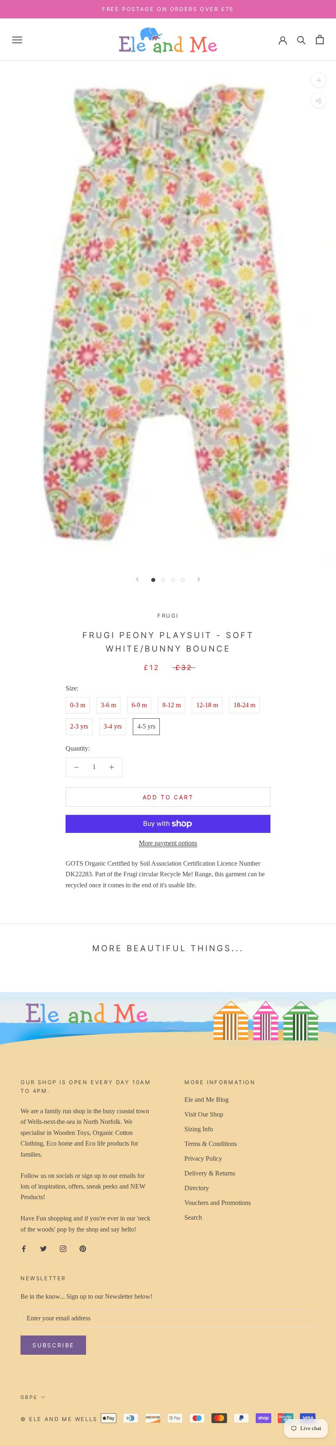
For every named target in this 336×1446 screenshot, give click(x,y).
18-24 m (244, 705)
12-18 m (207, 705)
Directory (196, 1187)
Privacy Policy (203, 1158)
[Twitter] (43, 1248)
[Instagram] (63, 1248)
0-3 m (77, 705)
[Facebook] (23, 1248)
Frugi (168, 615)
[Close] (316, 1289)
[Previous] (137, 579)
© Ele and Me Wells (59, 1419)
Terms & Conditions (210, 1143)
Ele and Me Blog (206, 1099)
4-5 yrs (146, 726)
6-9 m (139, 705)
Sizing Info (198, 1129)
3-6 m (108, 705)
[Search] (301, 39)
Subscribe (247, 1418)
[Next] (199, 579)
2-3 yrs (79, 726)
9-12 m (171, 705)
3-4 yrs (113, 726)
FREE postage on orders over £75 (168, 9)
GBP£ (29, 1397)
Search (193, 1217)
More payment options (168, 842)
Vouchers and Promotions (217, 1202)
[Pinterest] (82, 1248)
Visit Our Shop (203, 1114)
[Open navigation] (17, 39)
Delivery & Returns (209, 1173)
